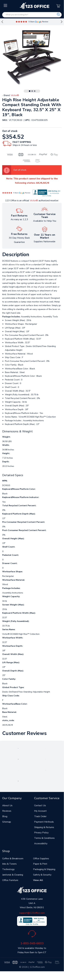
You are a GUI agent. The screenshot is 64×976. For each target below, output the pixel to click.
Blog (4, 816)
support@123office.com (32, 913)
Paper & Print (40, 863)
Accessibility (40, 843)
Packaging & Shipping (44, 869)
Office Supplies (41, 858)
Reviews (6, 811)
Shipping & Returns (44, 827)
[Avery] (18, 748)
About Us (7, 805)
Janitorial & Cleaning (12, 874)
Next (61, 21)
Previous (2, 21)
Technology (8, 869)
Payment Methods (44, 821)
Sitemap (6, 821)
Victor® (34, 200)
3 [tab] (34, 91)
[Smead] (18, 759)
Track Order (40, 816)
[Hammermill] (45, 759)
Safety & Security (42, 874)
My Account (40, 811)
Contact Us (40, 805)
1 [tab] (29, 91)
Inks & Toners (9, 863)
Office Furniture (10, 880)
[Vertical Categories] (5, 6)
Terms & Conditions (44, 838)
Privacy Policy (41, 832)
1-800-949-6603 (32, 943)
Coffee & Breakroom (12, 858)
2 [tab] (32, 91)
